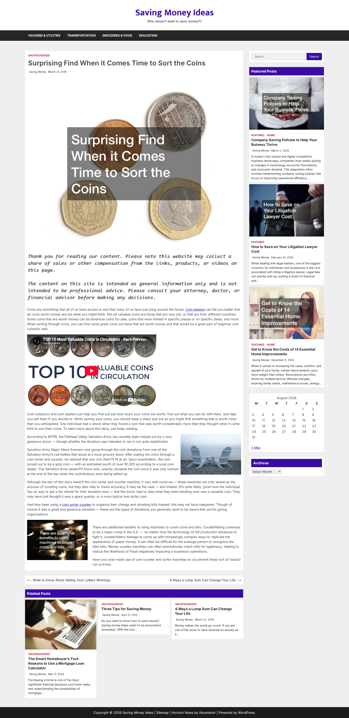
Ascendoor (207, 713)
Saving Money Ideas (174, 12)
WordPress (246, 713)
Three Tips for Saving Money (126, 609)
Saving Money (37, 71)
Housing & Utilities (44, 35)
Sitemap (162, 713)
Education (148, 35)
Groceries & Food (117, 35)
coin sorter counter (76, 504)
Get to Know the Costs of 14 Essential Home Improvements (283, 351)
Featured (257, 135)
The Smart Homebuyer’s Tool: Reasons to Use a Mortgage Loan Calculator (56, 663)
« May (256, 448)
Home (271, 135)
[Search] (321, 36)
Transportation (81, 35)
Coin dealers (195, 309)
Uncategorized (39, 55)
